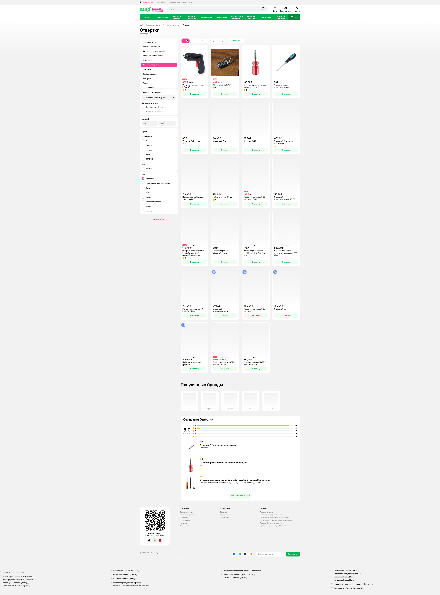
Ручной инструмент (173, 25)
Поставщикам (225, 517)
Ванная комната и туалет (153, 56)
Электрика (147, 78)
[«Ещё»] (151, 9)
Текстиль (146, 83)
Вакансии (223, 512)
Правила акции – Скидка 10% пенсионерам (276, 526)
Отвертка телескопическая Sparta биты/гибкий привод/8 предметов (235, 480)
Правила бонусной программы (271, 523)
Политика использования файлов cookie (274, 517)
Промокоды (184, 517)
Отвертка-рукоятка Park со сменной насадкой (223, 462)
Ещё (141, 25)
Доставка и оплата (186, 512)
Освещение (147, 60)
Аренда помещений (227, 515)
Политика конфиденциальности (271, 515)
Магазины (183, 523)
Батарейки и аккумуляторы (154, 51)
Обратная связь (185, 520)
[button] (294, 17)
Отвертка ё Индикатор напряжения (218, 445)
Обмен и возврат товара (188, 515)
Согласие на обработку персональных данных (276, 520)
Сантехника (147, 69)
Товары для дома (153, 25)
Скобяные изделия (150, 74)
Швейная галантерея (151, 46)
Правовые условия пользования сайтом (170, 553)
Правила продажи (266, 512)
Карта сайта (184, 526)
